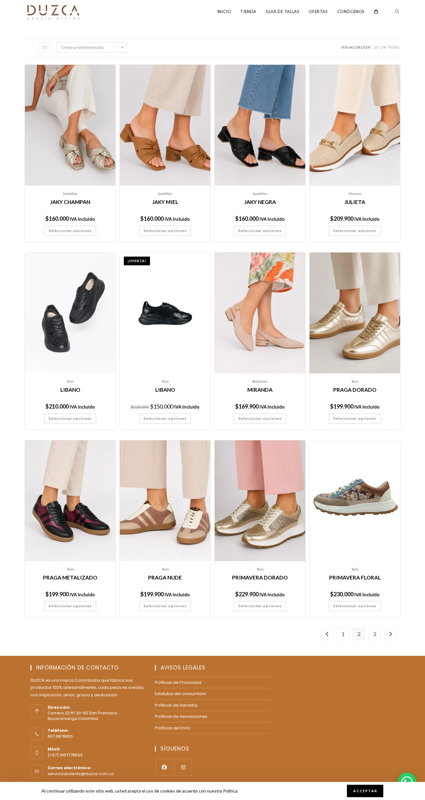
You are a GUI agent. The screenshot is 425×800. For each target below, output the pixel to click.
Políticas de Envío (172, 728)
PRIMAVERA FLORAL (355, 577)
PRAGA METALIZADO (70, 577)
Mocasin (354, 193)
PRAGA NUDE (165, 577)
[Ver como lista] (45, 47)
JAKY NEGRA (260, 202)
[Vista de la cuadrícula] (31, 47)
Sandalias (70, 193)
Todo (394, 47)
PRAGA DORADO (354, 389)
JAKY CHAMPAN (70, 202)
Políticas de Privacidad (178, 682)
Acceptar (365, 790)
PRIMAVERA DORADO (260, 577)
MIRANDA (260, 389)
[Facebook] (164, 767)
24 (383, 47)
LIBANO (70, 389)
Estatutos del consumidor (180, 694)
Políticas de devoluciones (181, 716)
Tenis (70, 381)
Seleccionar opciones (70, 230)
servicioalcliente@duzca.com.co (81, 774)
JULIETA (354, 202)
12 (376, 47)
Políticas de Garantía (176, 705)
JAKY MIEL (165, 202)
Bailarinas (260, 381)
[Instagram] (183, 767)
